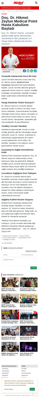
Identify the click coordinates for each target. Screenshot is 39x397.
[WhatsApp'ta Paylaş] (31, 70)
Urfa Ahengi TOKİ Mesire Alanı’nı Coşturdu (26, 354)
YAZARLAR (5, 368)
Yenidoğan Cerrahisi (9, 239)
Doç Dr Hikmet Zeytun (9, 237)
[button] (2, 3)
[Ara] (36, 3)
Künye (23, 371)
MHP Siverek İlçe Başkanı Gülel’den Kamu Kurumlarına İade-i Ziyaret (27, 322)
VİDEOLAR (5, 375)
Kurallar (24, 375)
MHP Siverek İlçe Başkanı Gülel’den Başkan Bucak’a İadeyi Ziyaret (10, 289)
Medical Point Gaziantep (10, 236)
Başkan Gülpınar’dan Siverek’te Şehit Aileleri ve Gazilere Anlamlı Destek (28, 306)
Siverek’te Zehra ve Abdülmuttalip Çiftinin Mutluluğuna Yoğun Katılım (28, 289)
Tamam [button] (32, 389)
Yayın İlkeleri (25, 373)
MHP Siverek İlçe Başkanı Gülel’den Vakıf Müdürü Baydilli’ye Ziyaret (8, 306)
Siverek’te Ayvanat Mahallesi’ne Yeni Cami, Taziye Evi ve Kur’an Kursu (8, 338)
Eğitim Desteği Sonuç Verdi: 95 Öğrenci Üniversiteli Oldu (9, 354)
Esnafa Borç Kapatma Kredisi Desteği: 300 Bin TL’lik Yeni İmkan (9, 322)
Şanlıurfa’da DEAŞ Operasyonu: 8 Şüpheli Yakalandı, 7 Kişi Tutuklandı (28, 338)
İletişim (23, 368)
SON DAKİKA (5, 371)
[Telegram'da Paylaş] (35, 70)
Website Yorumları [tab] (31, 251)
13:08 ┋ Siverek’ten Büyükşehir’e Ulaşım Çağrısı (16, 8)
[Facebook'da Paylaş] (24, 70)
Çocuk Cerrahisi (24, 236)
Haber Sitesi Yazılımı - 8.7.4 (28, 395)
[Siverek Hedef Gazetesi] (19, 3)
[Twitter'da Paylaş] (28, 70)
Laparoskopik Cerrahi (25, 237)
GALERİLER (5, 373)
